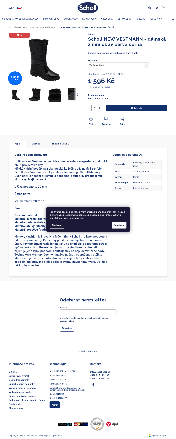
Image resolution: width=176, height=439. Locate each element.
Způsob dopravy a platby (22, 384)
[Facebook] (93, 385)
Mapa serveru (16, 408)
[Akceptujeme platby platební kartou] (81, 424)
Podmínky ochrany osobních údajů (27, 400)
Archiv (55, 405)
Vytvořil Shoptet (159, 435)
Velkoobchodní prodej (20, 392)
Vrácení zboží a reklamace (23, 388)
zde (81, 218)
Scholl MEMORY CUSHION (62, 371)
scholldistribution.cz (88, 351)
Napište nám (15, 404)
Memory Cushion (142, 182)
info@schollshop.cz (100, 372)
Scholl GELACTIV (58, 380)
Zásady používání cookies (22, 396)
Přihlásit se (67, 328)
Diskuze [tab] (36, 143)
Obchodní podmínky (19, 380)
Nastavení (57, 225)
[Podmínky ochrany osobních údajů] (97, 424)
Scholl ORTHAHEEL (59, 398)
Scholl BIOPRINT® (58, 384)
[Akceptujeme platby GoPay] (65, 424)
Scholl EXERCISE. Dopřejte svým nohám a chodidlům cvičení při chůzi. (67, 389)
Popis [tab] (17, 143)
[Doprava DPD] (112, 424)
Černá (136, 177)
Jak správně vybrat (19, 376)
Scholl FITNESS (57, 394)
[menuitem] (20, 19)
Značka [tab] (60, 143)
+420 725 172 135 (99, 375)
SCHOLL (91, 34)
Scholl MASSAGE (58, 375)
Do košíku (138, 108)
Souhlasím (119, 225)
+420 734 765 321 (99, 378)
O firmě (13, 372)
